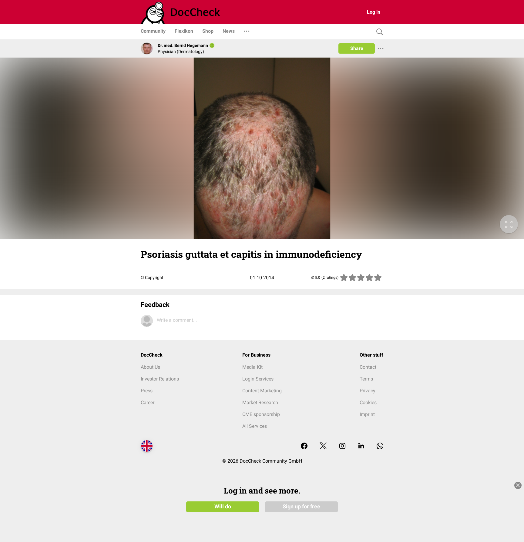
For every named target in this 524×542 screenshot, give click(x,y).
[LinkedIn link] (361, 446)
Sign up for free (301, 507)
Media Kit (252, 367)
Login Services (258, 379)
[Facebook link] (304, 446)
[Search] (378, 32)
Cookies (368, 402)
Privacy (367, 391)
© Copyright (152, 277)
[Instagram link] (342, 446)
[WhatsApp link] (380, 446)
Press (147, 391)
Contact (368, 367)
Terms (366, 379)
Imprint (367, 414)
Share (356, 48)
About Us (150, 367)
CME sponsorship (261, 414)
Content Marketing (262, 391)
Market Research (260, 402)
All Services (254, 426)
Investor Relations (160, 379)
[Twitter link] (323, 446)
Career (147, 402)
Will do (222, 507)
